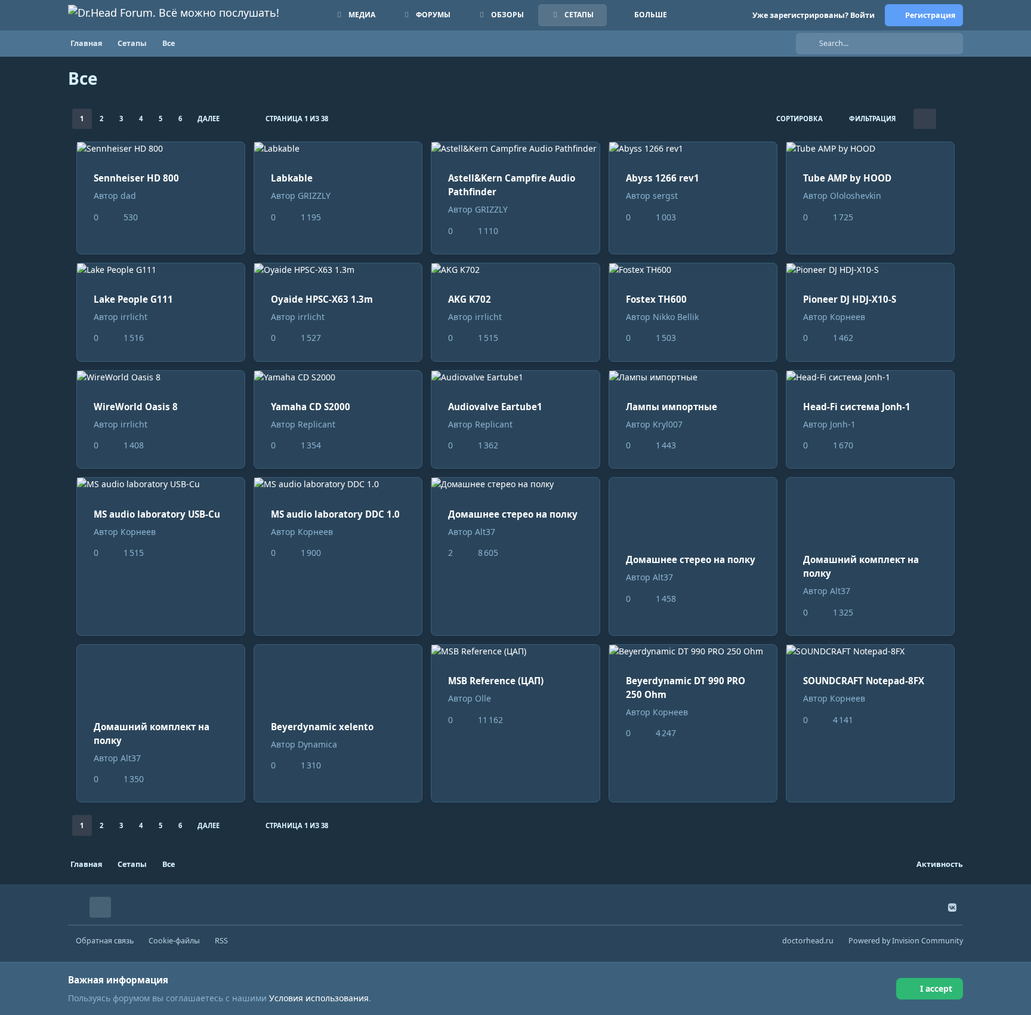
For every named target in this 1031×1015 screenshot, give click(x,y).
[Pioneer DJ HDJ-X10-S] (870, 269)
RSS (221, 941)
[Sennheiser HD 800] (161, 148)
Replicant (316, 424)
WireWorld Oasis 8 (136, 407)
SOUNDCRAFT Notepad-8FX (863, 681)
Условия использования (319, 998)
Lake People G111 (133, 299)
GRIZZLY (314, 195)
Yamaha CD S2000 (310, 407)
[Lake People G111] (161, 269)
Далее (208, 118)
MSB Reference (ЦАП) (496, 681)
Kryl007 (668, 424)
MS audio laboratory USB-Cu (157, 514)
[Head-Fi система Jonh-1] (870, 377)
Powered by (905, 941)
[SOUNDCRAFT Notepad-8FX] (870, 651)
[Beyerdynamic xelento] (338, 674)
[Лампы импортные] (693, 377)
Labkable (292, 178)
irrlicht (134, 316)
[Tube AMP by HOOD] (870, 148)
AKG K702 (469, 299)
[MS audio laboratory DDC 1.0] (338, 484)
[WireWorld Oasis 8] (161, 377)
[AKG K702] (515, 269)
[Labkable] (338, 148)
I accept (936, 988)
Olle (483, 698)
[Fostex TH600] (693, 269)
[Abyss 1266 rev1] (693, 148)
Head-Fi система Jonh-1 (856, 407)
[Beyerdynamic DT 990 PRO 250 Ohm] (693, 651)
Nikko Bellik (676, 316)
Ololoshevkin (855, 195)
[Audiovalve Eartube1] (515, 377)
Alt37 (485, 531)
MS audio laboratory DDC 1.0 (335, 514)
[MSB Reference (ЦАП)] (515, 651)
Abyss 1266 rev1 (662, 178)
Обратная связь (105, 941)
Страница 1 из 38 (297, 118)
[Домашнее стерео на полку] (515, 484)
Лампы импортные (671, 407)
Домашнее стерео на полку (513, 514)
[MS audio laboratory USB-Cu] (161, 484)
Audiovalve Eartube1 (495, 407)
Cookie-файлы (174, 941)
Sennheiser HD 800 (136, 178)
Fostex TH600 (656, 299)
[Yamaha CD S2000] (338, 377)
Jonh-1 (843, 424)
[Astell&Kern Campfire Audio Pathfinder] (515, 148)
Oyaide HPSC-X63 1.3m (322, 299)
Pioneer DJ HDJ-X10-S (849, 299)
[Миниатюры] (924, 119)
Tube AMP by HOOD (847, 178)
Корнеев (847, 316)
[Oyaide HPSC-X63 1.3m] (338, 269)
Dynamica (317, 744)
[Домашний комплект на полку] (870, 507)
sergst (665, 195)
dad (128, 195)
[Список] (947, 119)
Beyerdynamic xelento (322, 727)
